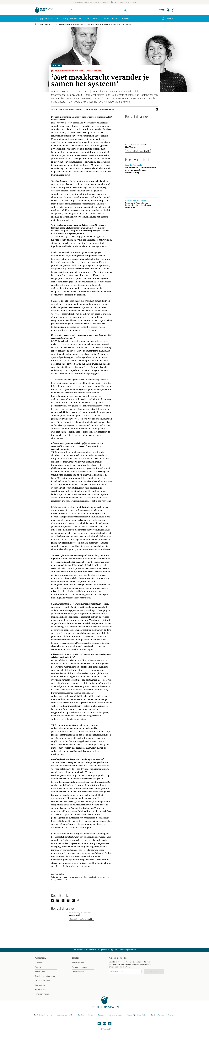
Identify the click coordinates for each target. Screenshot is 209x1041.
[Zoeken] (125, 10)
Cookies (101, 1015)
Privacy (90, 1015)
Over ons (38, 963)
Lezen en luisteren (42, 981)
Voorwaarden (40, 972)
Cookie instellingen (115, 1015)
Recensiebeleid (41, 989)
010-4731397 (169, 19)
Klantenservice (42, 958)
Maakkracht (130, 147)
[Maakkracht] (132, 131)
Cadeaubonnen (78, 972)
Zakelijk (75, 958)
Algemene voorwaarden (65, 1015)
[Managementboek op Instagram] (109, 1023)
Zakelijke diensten (79, 963)
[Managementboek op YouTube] (104, 1023)
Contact (38, 967)
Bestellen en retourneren (45, 976)
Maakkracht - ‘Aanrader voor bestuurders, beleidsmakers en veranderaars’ (138, 205)
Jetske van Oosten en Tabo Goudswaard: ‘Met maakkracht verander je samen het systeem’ (102, 24)
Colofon (81, 1015)
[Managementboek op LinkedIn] (99, 1023)
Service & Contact (157, 1015)
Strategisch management (62, 24)
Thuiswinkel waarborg (44, 1015)
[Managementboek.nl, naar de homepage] (44, 12)
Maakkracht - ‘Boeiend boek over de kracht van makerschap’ (140, 170)
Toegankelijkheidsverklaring (136, 1015)
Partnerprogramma (42, 994)
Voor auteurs (40, 985)
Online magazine (45, 24)
